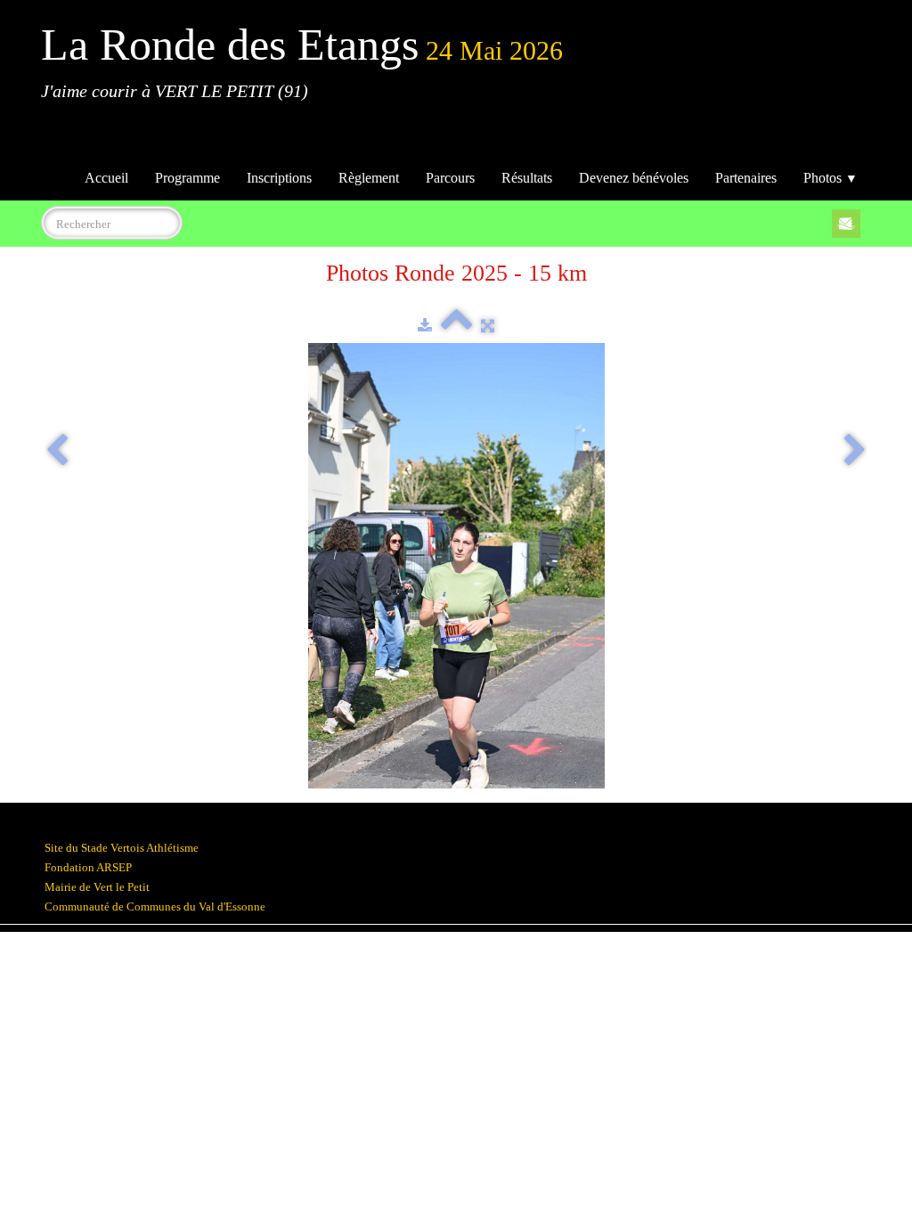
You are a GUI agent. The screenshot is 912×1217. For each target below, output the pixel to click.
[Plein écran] (487, 325)
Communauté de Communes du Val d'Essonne (155, 906)
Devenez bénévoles (633, 177)
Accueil (106, 177)
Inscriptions (279, 177)
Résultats (526, 177)
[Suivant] (855, 452)
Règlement (368, 177)
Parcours (450, 177)
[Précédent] (57, 452)
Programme (187, 177)
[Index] (456, 325)
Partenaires (746, 177)
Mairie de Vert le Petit (97, 887)
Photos (830, 177)
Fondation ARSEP (88, 867)
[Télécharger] (425, 325)
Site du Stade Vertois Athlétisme (122, 847)
